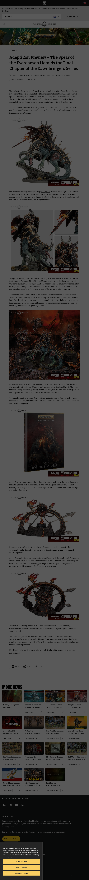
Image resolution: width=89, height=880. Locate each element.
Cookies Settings (21, 873)
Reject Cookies (21, 867)
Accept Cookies (21, 861)
